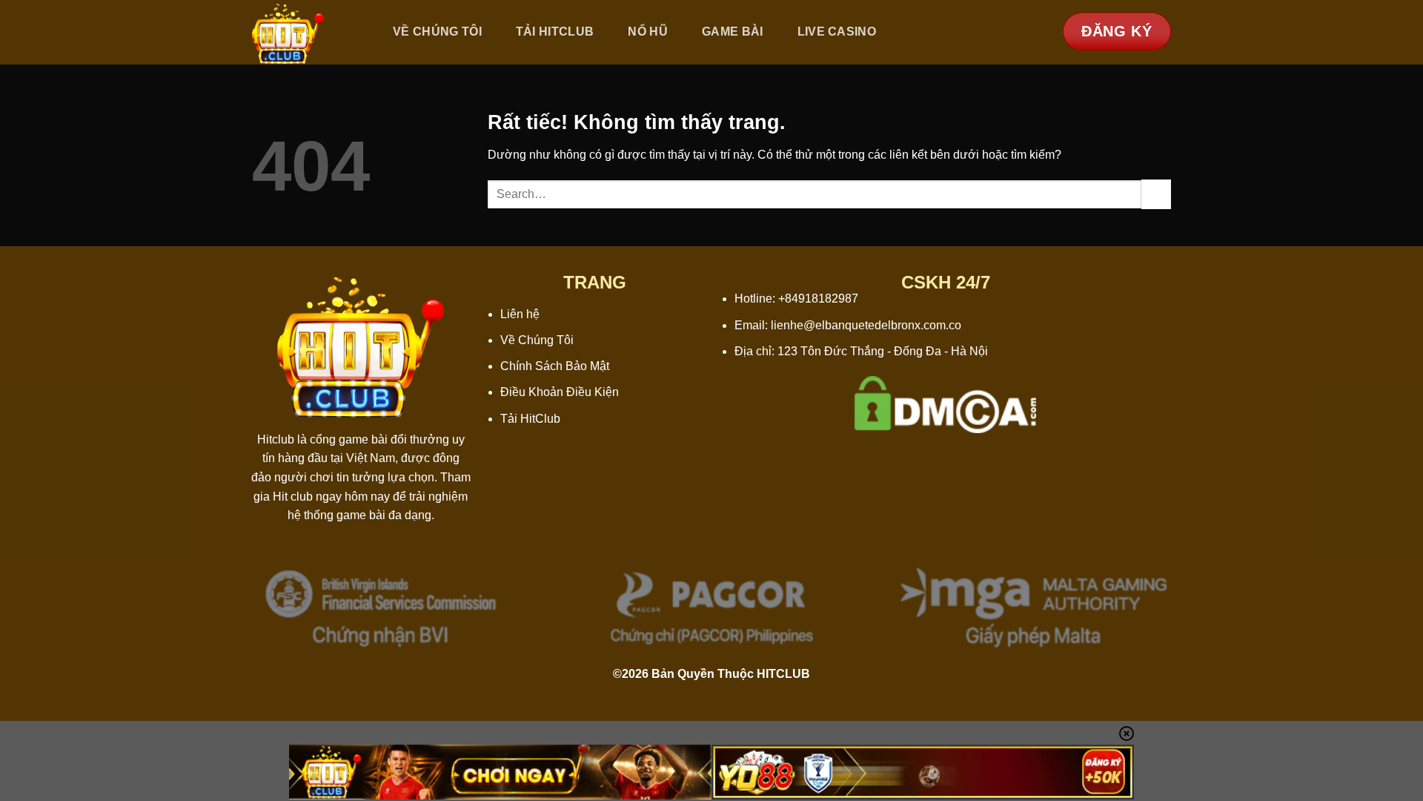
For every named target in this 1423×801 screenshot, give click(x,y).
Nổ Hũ (648, 31)
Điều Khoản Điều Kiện (559, 392)
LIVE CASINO (837, 31)
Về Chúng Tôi (437, 31)
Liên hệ (520, 314)
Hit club (293, 496)
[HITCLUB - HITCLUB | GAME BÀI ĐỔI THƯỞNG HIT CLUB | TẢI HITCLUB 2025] (306, 32)
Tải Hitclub (555, 31)
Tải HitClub (530, 418)
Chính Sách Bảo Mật (554, 366)
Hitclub (275, 439)
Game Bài (732, 31)
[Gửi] (1156, 193)
